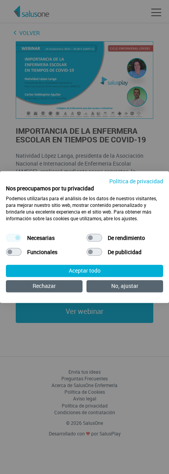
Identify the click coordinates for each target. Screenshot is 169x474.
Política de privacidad (136, 181)
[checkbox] (14, 238)
